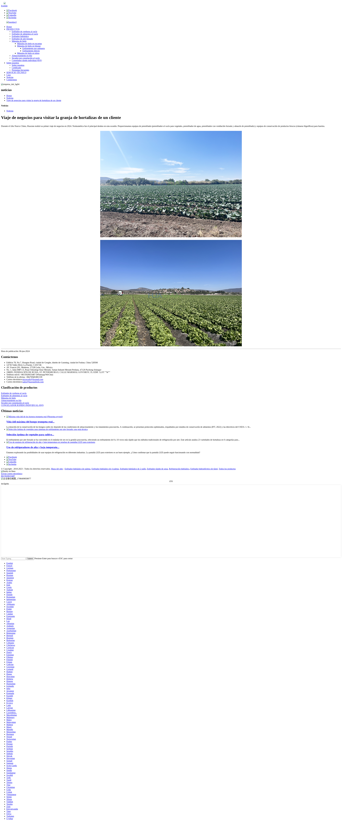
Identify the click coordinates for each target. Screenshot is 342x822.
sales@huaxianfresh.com (33, 382)
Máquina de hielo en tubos (28, 53)
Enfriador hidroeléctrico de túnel (204, 469)
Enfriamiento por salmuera (33, 48)
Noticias (9, 77)
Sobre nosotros (12, 63)
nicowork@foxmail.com (33, 379)
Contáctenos (11, 80)
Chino (8, 3)
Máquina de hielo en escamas (29, 43)
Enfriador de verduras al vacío (24, 31)
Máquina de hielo (19, 41)
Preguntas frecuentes (20, 70)
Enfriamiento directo (31, 51)
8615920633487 (8, 476)
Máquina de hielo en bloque (29, 46)
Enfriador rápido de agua (157, 469)
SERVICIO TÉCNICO (16, 72)
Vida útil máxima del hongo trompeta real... (30, 421)
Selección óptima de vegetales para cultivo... (30, 434)
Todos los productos (227, 469)
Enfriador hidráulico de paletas (77, 469)
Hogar (9, 27)
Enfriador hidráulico (20, 36)
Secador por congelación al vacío (26, 58)
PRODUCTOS (13, 29)
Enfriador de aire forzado (22, 39)
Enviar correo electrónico (11, 473)
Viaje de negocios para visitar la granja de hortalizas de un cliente (33, 100)
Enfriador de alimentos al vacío (25, 34)
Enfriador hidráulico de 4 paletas (105, 469)
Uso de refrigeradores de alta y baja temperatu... (32, 447)
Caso (8, 75)
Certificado (16, 68)
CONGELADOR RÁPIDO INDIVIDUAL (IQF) (22, 405)
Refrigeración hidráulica (179, 469)
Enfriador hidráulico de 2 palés (133, 469)
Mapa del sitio (57, 469)
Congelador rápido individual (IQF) (27, 60)
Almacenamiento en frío (22, 55)
